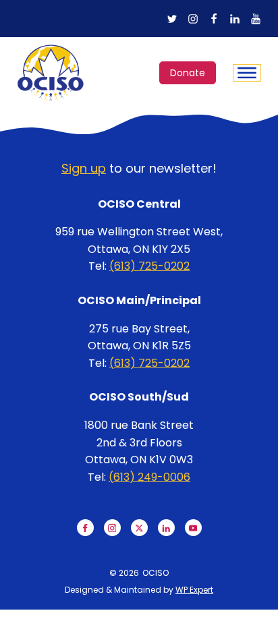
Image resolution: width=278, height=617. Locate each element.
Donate (187, 73)
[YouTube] (255, 18)
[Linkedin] (234, 18)
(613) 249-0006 (149, 477)
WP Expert (194, 589)
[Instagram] (193, 18)
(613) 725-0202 (149, 266)
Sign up (83, 168)
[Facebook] (213, 18)
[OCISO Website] (50, 73)
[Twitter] (172, 18)
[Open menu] (247, 73)
